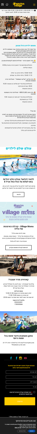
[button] (34, 4)
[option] (18, 27)
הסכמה (31, 431)
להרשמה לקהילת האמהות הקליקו (18, 248)
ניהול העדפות (22, 431)
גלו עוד (18, 194)
